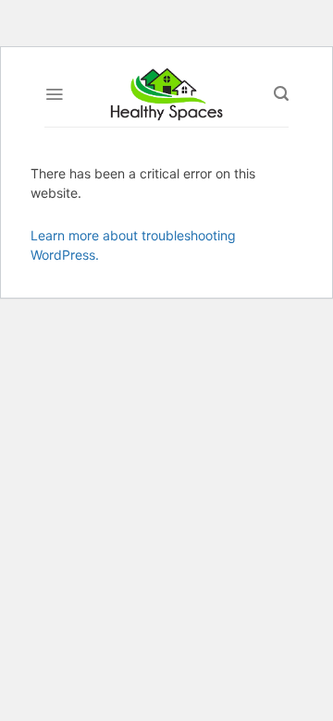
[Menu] (54, 94)
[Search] (281, 94)
